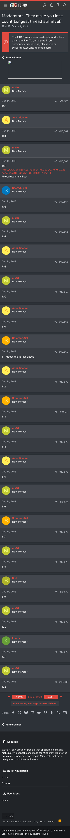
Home (5, 777)
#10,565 (63, 231)
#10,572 (63, 441)
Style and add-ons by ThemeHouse (28, 833)
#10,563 (63, 161)
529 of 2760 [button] (35, 696)
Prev (20, 696)
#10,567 (63, 291)
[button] (5, 5)
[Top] (56, 821)
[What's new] (58, 5)
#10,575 (63, 531)
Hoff (7, 26)
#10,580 (63, 681)
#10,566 (63, 261)
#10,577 (64, 591)
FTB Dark (8, 816)
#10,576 (63, 561)
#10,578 (63, 621)
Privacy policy (30, 821)
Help (42, 821)
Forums (6, 783)
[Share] (55, 101)
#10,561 (64, 101)
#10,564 (63, 201)
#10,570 (63, 381)
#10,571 (64, 411)
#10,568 (63, 321)
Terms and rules (12, 821)
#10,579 (63, 651)
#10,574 (64, 501)
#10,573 (63, 471)
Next (49, 696)
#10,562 (63, 131)
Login (5, 800)
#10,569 (63, 351)
